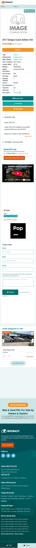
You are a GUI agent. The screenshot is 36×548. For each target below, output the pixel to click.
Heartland (21, 498)
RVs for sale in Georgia (7, 524)
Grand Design (22, 496)
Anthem (15, 59)
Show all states (19, 533)
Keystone (10, 496)
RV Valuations (22, 478)
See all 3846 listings (10, 220)
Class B (8, 509)
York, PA (16, 92)
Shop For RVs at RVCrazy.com (9, 472)
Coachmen (30, 496)
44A (21, 59)
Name (4, 248)
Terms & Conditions (28, 541)
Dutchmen (28, 498)
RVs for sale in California (21, 519)
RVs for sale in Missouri (7, 529)
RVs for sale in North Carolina (9, 531)
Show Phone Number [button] (10, 216)
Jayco (16, 496)
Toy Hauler (4, 511)
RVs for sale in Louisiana (20, 524)
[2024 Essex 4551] (18, 338)
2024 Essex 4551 (9, 350)
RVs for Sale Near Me (7, 533)
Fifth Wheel (19, 509)
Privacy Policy (6, 541)
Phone (4, 265)
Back (3, 6)
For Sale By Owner (6, 478)
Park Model (20, 511)
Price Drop (7, 332)
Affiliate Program (5, 488)
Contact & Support (23, 485)
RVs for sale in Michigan (7, 526)
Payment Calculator (17, 44)
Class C (13, 509)
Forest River (4, 496)
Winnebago (15, 498)
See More (4, 501)
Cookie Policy (16, 541)
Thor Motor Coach (6, 498)
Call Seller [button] (19, 103)
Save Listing (30, 11)
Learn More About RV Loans (14, 158)
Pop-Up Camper (12, 511)
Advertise (14, 485)
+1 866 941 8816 (10, 153)
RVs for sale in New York (21, 529)
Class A (16, 6)
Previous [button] (2, 341)
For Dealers (15, 478)
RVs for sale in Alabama (7, 519)
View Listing (29, 356)
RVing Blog (8, 485)
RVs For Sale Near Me (18, 405)
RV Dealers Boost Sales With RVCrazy (15, 418)
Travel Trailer (26, 509)
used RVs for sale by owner (15, 416)
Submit (11, 292)
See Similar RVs (18, 363)
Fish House (27, 511)
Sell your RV (7, 445)
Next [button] (33, 341)
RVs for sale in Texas (23, 531)
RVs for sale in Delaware (7, 521)
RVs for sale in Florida (21, 521)
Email (4, 257)
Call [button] (9, 545)
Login (2, 485)
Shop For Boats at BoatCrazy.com (10, 469)
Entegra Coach (17, 57)
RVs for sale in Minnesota (22, 526)
